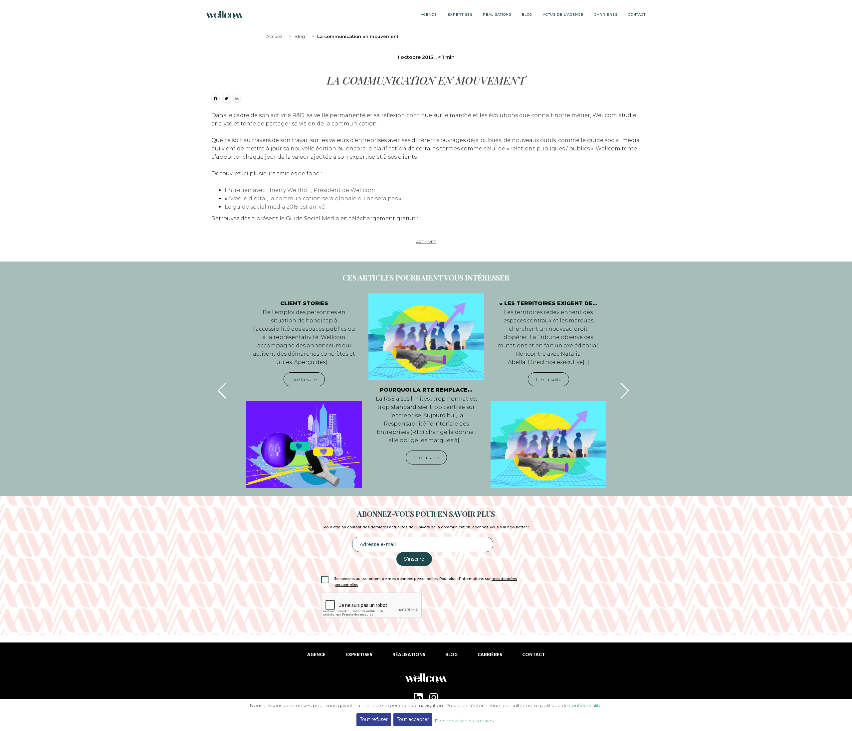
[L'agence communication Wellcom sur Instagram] (433, 697)
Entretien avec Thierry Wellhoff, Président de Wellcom (300, 190)
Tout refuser (374, 719)
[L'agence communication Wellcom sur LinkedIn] (418, 697)
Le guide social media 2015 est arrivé (275, 207)
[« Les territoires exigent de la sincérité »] (548, 444)
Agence (429, 14)
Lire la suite (304, 379)
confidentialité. (586, 705)
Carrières (605, 14)
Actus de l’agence (563, 14)
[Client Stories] (304, 444)
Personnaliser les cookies (464, 721)
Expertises (460, 14)
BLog (527, 14)
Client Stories (304, 303)
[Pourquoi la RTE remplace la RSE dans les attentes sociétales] (426, 336)
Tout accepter (413, 719)
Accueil (274, 36)
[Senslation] (426, 680)
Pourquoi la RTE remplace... (426, 390)
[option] (304, 390)
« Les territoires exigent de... (548, 303)
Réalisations (497, 14)
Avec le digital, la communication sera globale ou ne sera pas (313, 198)
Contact (637, 14)
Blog (300, 36)
